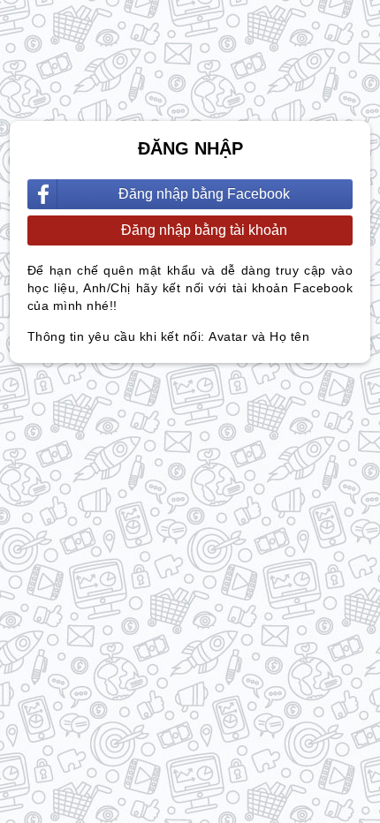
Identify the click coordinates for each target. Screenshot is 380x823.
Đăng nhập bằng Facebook (204, 193)
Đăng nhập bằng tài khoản (204, 229)
